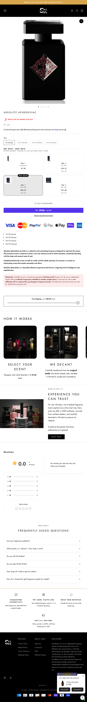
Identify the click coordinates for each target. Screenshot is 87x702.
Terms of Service (23, 651)
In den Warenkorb (43, 203)
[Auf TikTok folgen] (11, 678)
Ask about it (77, 689)
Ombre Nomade (72, 682)
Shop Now (56, 437)
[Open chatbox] (82, 697)
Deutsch (42, 685)
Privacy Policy (23, 644)
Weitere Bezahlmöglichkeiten (43, 215)
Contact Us (38, 647)
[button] (23, 476)
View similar (64, 689)
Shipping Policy (23, 655)
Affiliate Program (40, 655)
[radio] (23, 163)
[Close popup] (83, 676)
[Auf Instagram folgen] (5, 678)
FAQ (36, 651)
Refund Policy (22, 647)
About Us (38, 644)
